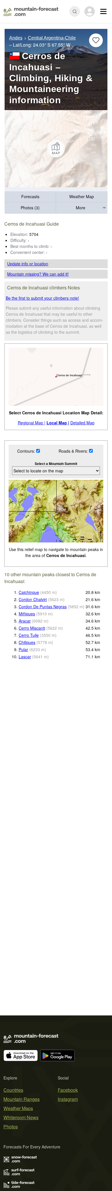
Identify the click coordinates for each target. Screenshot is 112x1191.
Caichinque (29, 592)
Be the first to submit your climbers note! (42, 298)
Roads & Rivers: (74, 451)
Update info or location (27, 264)
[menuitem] (30, 196)
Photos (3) (30, 207)
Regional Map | (31, 423)
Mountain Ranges (21, 1099)
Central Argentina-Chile (52, 37)
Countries (13, 1090)
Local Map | (58, 423)
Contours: (26, 451)
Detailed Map (82, 423)
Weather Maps (18, 1108)
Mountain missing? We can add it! (38, 274)
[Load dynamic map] (56, 148)
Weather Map (81, 196)
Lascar (25, 656)
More (80, 207)
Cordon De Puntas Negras (43, 606)
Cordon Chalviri (33, 599)
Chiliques (27, 642)
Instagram (68, 1099)
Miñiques (27, 614)
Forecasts (30, 196)
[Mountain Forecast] (30, 11)
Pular (23, 649)
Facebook (68, 1090)
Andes (15, 37)
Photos (10, 1126)
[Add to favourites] (96, 40)
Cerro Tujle (29, 635)
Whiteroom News (20, 1117)
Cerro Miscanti (32, 628)
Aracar (25, 621)
